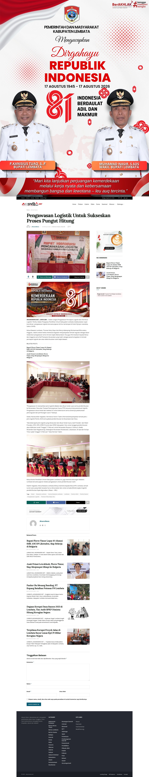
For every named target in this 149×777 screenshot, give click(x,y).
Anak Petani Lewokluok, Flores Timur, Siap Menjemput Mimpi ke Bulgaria (38, 355)
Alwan (32, 494)
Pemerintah (65, 743)
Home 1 (23, 198)
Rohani (64, 758)
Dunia (98, 204)
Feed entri (78, 724)
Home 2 (28, 198)
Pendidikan (65, 745)
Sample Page (43, 198)
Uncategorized (66, 763)
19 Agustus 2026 (31, 615)
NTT (63, 729)
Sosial (63, 760)
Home (74, 204)
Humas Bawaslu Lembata (55, 494)
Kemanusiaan (53, 762)
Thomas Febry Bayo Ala (48, 496)
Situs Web (62, 691)
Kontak (32, 198)
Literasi (64, 724)
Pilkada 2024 (65, 748)
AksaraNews (35, 226)
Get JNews (119, 774)
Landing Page (103, 774)
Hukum (51, 752)
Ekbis (92, 204)
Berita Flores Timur (52, 726)
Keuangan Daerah (67, 721)
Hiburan (111, 204)
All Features (112, 774)
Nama (29, 684)
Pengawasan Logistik (33, 496)
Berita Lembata (53, 730)
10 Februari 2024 (46, 226)
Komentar (30, 662)
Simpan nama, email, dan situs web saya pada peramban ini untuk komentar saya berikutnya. (57, 699)
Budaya (51, 735)
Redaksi (37, 198)
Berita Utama (34, 210)
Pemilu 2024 (74, 494)
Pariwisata (65, 736)
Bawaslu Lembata (41, 494)
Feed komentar (80, 726)
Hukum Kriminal (53, 755)
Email (29, 691)
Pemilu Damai (84, 494)
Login (126, 198)
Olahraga (120, 204)
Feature (51, 745)
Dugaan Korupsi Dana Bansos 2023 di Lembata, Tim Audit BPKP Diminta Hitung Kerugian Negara (45, 609)
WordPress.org (80, 729)
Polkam (80, 204)
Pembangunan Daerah (66, 739)
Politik (64, 750)
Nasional (104, 204)
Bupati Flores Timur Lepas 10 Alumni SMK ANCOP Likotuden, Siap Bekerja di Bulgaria (39, 349)
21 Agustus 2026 (31, 549)
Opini (63, 734)
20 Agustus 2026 (31, 570)
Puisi (63, 755)
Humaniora (52, 757)
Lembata (66, 494)
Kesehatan (52, 765)
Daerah (63, 226)
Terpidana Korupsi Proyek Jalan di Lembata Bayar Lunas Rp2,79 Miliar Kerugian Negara (44, 633)
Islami (50, 760)
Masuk (78, 721)
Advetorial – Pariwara (52, 722)
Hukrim (87, 204)
